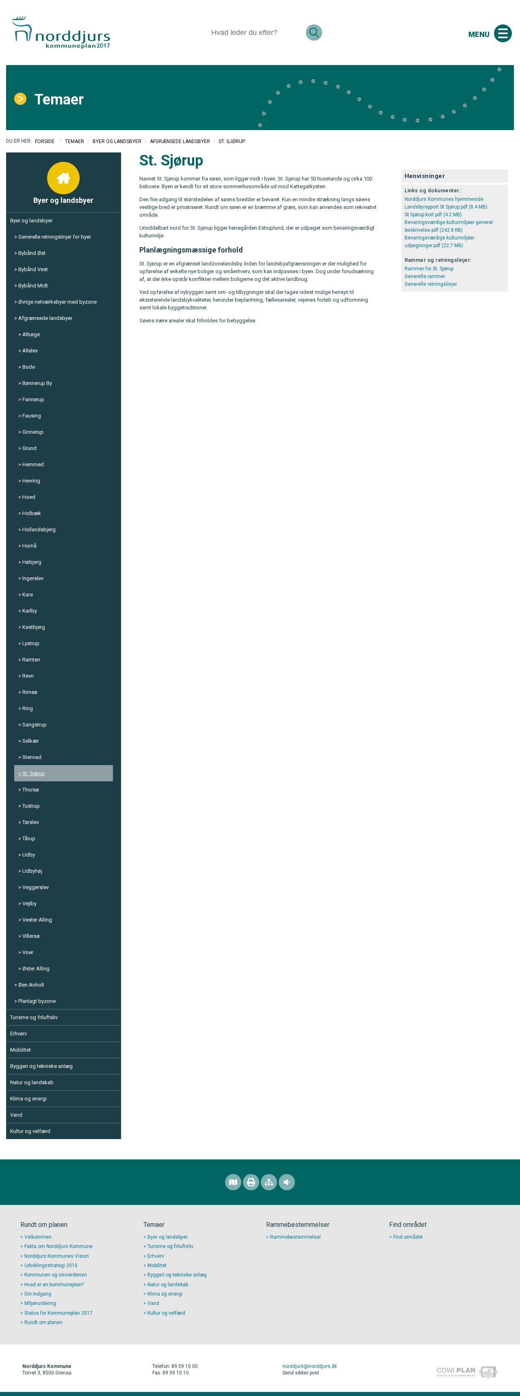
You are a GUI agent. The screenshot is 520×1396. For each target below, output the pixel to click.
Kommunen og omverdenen (55, 1275)
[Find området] (233, 1182)
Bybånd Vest (33, 269)
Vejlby (29, 903)
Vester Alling (37, 920)
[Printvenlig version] (251, 1182)
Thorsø (30, 790)
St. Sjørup (33, 773)
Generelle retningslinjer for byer (54, 237)
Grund (29, 448)
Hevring (31, 481)
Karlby (29, 611)
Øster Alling (36, 968)
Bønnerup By (37, 383)
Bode (28, 367)
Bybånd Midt (33, 286)
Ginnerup (32, 432)
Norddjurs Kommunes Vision (56, 1256)
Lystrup (30, 643)
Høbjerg (31, 562)
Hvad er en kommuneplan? (54, 1284)
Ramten (31, 660)
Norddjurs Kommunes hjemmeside (444, 199)
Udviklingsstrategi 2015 (51, 1265)
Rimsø (29, 692)
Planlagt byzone (37, 1001)
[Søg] (314, 32)
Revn (28, 676)
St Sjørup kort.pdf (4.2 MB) (433, 214)
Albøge (31, 334)
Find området (408, 1237)
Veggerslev (35, 887)
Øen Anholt (31, 985)
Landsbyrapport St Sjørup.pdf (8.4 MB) (446, 207)
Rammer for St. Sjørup (429, 269)
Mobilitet (20, 1050)
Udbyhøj (32, 871)
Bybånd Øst (32, 253)
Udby (28, 855)
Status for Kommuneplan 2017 (58, 1313)
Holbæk (31, 513)
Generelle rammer (425, 276)
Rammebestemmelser (295, 1237)
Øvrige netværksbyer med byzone (57, 302)
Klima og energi (28, 1099)
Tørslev (30, 822)
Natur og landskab (32, 1082)
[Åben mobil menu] (503, 33)
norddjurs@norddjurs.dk (309, 1366)
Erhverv (18, 1034)
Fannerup (33, 399)
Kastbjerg (33, 627)
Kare (27, 594)
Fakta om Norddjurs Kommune (58, 1246)
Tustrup (31, 806)
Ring (27, 708)
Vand (16, 1115)
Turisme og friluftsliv (34, 1017)
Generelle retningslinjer (431, 284)
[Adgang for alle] (287, 1182)
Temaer (59, 99)
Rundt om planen (43, 1322)
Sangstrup (34, 725)
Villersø (31, 936)
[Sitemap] (269, 1182)
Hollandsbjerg (39, 529)
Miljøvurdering (40, 1303)
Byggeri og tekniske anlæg (41, 1066)
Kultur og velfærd (30, 1131)
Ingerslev (32, 578)
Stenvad (31, 757)
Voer (27, 952)
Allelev (30, 351)
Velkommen (38, 1237)
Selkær (30, 741)
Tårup (28, 838)
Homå (29, 546)
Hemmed (33, 464)
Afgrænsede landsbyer (180, 141)
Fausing (31, 416)
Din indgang (37, 1294)
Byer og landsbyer (117, 141)
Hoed (28, 497)
